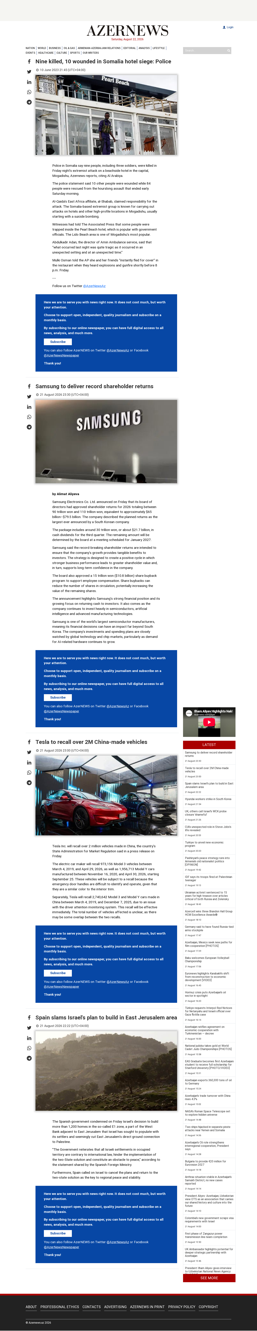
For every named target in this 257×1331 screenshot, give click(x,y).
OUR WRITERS (91, 52)
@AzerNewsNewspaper (61, 355)
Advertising (115, 1307)
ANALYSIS (144, 48)
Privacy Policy (181, 1307)
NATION (30, 48)
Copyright (208, 1307)
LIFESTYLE (159, 48)
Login (229, 27)
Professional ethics (59, 1307)
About (31, 1307)
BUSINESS (55, 48)
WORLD (42, 48)
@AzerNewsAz (94, 286)
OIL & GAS (69, 48)
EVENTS (30, 52)
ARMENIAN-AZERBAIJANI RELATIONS (99, 48)
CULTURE (61, 52)
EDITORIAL (129, 48)
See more (209, 1278)
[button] (29, 61)
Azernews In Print (147, 1307)
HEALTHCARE (45, 52)
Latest (209, 745)
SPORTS (75, 52)
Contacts (92, 1307)
